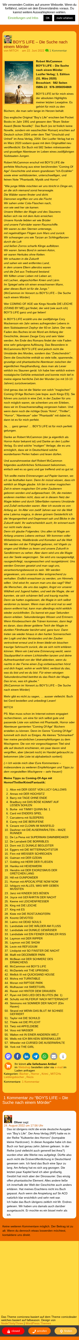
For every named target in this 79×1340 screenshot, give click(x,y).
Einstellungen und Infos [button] (23, 18)
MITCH (13, 50)
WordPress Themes (38, 1323)
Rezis (30, 1077)
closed (15, 1330)
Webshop (24, 1067)
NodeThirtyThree (12, 1323)
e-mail (59, 1067)
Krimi (45, 1073)
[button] (8, 1056)
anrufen (41, 1330)
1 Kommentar (58, 50)
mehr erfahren (65, 18)
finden (67, 1330)
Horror (35, 1073)
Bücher (23, 1073)
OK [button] (48, 18)
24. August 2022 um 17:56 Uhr (23, 1125)
